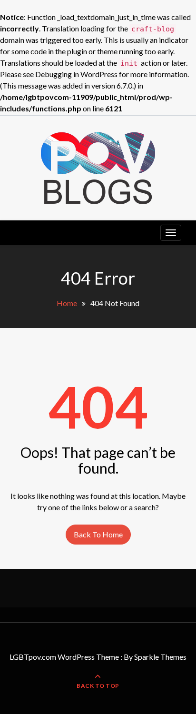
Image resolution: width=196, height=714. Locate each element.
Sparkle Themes (160, 656)
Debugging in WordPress (76, 74)
